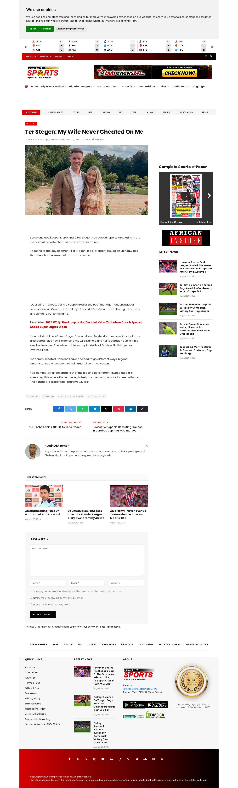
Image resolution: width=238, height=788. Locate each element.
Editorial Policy (33, 703)
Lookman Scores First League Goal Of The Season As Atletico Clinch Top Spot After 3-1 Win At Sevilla (196, 267)
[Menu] (26, 86)
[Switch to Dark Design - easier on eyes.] (206, 56)
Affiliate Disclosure (35, 714)
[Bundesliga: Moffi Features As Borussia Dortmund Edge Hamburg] (168, 351)
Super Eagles (55, 112)
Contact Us (31, 672)
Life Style (31, 123)
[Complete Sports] (43, 72)
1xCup (76, 112)
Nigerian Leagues (80, 86)
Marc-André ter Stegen (71, 396)
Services (44, 56)
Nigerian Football (52, 86)
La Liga (149, 112)
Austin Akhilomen (57, 445)
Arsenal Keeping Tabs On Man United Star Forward (42, 512)
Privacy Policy (32, 698)
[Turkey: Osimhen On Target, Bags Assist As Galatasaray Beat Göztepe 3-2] (168, 289)
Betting (29, 56)
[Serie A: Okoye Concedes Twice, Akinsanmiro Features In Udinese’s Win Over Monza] (168, 328)
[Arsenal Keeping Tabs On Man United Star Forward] (44, 496)
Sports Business (170, 644)
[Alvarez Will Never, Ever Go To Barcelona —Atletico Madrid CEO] (129, 496)
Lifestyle (127, 644)
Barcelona (32, 396)
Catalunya (48, 396)
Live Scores (31, 112)
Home (35, 86)
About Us (30, 667)
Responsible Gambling (37, 719)
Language (198, 86)
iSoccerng (146, 644)
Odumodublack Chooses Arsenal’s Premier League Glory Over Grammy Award (86, 514)
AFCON (106, 112)
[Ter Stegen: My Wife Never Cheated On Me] (86, 214)
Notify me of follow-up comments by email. (58, 598)
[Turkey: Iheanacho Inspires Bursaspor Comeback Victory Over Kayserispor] (168, 309)
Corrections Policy (35, 708)
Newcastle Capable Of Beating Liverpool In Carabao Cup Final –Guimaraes (118, 428)
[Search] (210, 56)
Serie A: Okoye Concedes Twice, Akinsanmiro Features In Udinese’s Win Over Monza (195, 329)
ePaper (58, 56)
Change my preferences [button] (71, 28)
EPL (134, 112)
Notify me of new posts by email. (52, 604)
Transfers (128, 86)
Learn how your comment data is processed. (95, 626)
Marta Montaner (96, 396)
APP (69, 56)
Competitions (147, 86)
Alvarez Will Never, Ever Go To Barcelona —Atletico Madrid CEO (128, 514)
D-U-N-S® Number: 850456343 (42, 724)
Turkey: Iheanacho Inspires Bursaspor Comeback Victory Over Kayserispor (195, 308)
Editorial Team (33, 688)
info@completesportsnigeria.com (140, 688)
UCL (121, 112)
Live (163, 86)
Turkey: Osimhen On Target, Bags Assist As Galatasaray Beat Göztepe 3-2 (196, 288)
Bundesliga (186, 112)
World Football (106, 86)
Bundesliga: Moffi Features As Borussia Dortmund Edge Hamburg (196, 350)
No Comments (83, 139)
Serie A (166, 112)
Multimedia (178, 86)
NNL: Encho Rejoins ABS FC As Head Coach (55, 427)
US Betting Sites (197, 644)
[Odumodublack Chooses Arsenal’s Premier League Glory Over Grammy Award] (87, 496)
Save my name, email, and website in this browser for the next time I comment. (78, 591)
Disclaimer (31, 693)
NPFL (90, 112)
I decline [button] (46, 28)
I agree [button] (32, 28)
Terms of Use (32, 683)
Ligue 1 (206, 112)
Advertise (30, 677)
